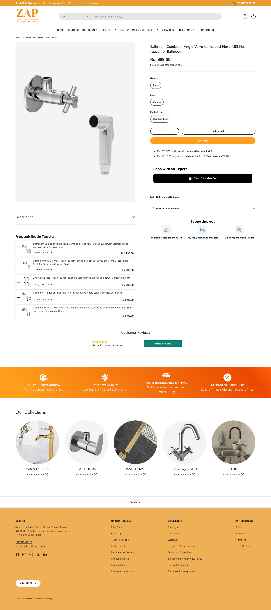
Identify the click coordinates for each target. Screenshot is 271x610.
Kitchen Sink (118, 564)
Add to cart (218, 131)
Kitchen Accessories (122, 571)
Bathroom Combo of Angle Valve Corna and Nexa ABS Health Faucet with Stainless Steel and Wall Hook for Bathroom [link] (81, 245)
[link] (26, 248)
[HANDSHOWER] (135, 442)
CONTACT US (207, 29)
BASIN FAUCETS (37, 469)
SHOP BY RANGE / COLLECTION (137, 29)
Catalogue (173, 527)
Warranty (173, 539)
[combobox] (140, 16)
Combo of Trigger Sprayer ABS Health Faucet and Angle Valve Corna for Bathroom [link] (77, 292)
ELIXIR (233, 469)
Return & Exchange (178, 564)
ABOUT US (73, 29)
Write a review (163, 343)
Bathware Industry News (181, 571)
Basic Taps (117, 533)
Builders (240, 527)
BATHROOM (88, 29)
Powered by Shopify (44, 598)
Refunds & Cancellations (181, 545)
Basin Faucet (118, 545)
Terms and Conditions (180, 552)
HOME (60, 29)
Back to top (135, 502)
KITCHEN (107, 29)
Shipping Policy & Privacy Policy (185, 558)
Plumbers (240, 539)
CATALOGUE (168, 29)
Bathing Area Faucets (123, 552)
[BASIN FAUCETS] (37, 442)
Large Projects (243, 545)
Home (18, 37)
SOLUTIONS (185, 29)
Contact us (174, 533)
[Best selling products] (184, 442)
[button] (253, 16)
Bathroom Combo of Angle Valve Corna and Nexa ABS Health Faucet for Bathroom (42, 37)
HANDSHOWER (135, 469)
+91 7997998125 (24, 542)
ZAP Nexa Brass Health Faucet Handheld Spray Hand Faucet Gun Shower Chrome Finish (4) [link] (82, 277)
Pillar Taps (116, 527)
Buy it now (203, 140)
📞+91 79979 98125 (244, 3)
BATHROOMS (86, 469)
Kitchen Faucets (120, 558)
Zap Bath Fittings (28, 598)
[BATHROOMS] (86, 442)
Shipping (154, 64)
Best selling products (184, 469)
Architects (241, 533)
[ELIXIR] (233, 442)
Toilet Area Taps (120, 539)
